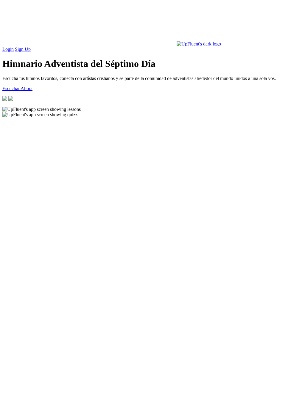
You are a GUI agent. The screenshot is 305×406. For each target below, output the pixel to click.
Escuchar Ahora (17, 88)
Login (8, 49)
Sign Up (23, 49)
